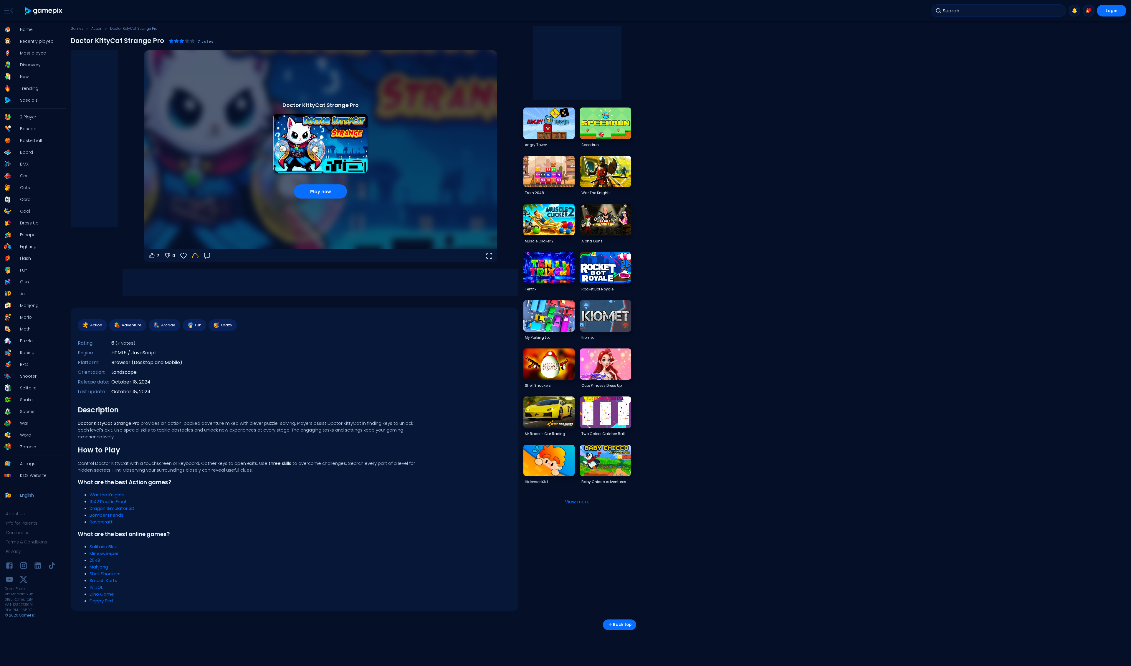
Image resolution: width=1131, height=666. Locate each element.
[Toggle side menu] (7, 10)
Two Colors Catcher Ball (603, 433)
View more (577, 501)
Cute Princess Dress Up (601, 385)
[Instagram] (23, 566)
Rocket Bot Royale (597, 289)
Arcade (168, 325)
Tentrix (530, 289)
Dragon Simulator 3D (112, 508)
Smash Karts (103, 580)
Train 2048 (534, 192)
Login (1111, 11)
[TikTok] (52, 566)
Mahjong (99, 567)
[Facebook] (9, 566)
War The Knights (596, 192)
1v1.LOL (96, 587)
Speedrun (590, 144)
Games (77, 28)
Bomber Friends (106, 515)
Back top (622, 624)
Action (96, 28)
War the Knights (107, 495)
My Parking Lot (537, 337)
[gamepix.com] (44, 11)
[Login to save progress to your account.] (195, 255)
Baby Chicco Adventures (603, 481)
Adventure (132, 325)
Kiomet (587, 337)
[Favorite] (1088, 10)
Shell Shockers (105, 574)
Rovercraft (101, 522)
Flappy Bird (101, 601)
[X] (23, 580)
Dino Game (102, 594)
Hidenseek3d (536, 481)
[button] (31, 29)
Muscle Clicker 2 (539, 241)
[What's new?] (1074, 10)
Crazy (226, 325)
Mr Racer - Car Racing (545, 433)
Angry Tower (536, 144)
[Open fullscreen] (488, 255)
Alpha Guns (592, 241)
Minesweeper (104, 553)
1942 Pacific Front (108, 501)
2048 (95, 560)
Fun (198, 325)
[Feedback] (207, 255)
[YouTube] (9, 580)
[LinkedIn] (37, 566)
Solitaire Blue (104, 546)
